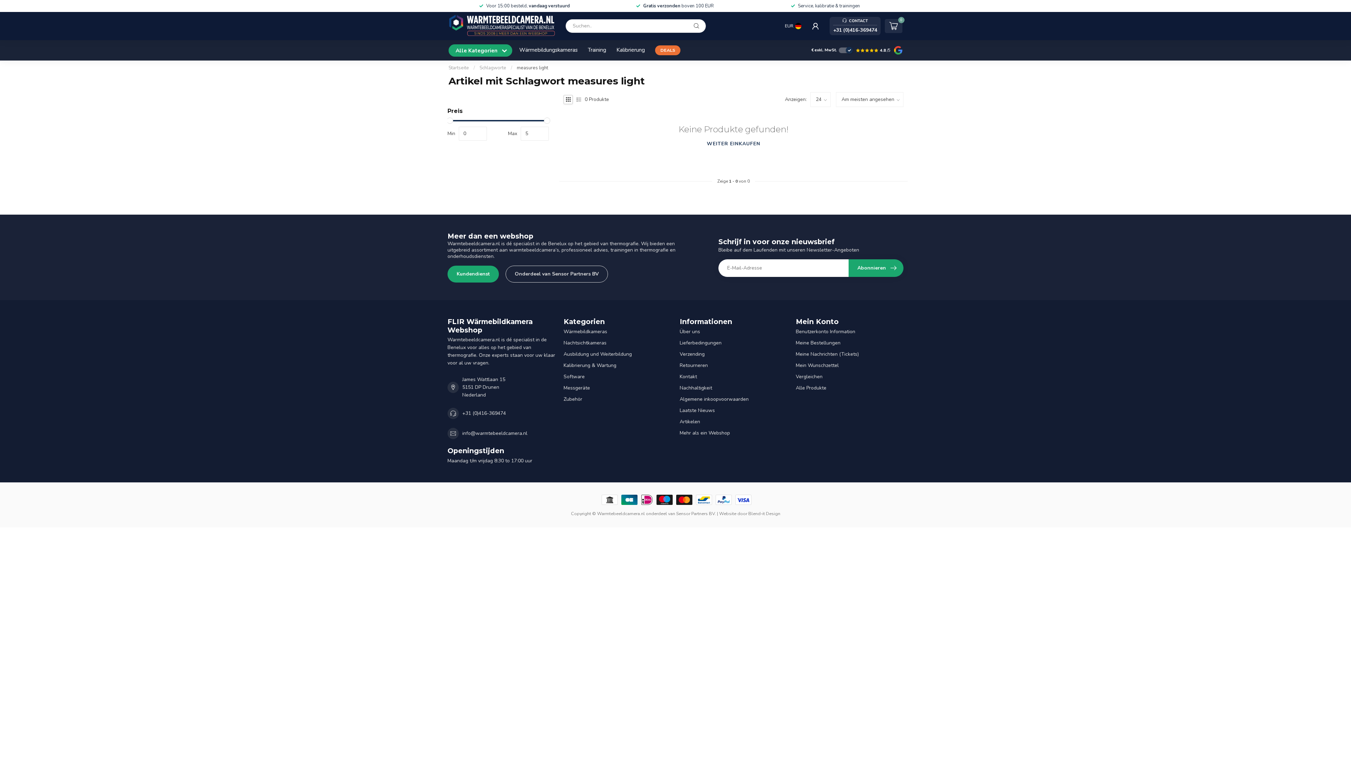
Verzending (692, 354)
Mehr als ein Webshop (705, 433)
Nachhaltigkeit (696, 388)
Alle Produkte (811, 388)
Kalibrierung (630, 49)
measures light (532, 68)
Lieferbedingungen (701, 343)
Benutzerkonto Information (825, 331)
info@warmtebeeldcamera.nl (494, 433)
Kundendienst (473, 274)
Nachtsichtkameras (585, 343)
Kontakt (688, 376)
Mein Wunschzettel (817, 365)
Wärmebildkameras (585, 331)
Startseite (459, 68)
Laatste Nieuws (697, 410)
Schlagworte (493, 68)
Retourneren (694, 365)
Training (597, 49)
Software (574, 376)
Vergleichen (809, 376)
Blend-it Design (764, 514)
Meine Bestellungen (818, 343)
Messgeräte (577, 388)
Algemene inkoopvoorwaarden (714, 399)
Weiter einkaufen (733, 143)
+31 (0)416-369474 (484, 413)
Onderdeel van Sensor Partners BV (557, 274)
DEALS (667, 50)
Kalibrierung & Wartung (590, 365)
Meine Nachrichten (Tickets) (827, 354)
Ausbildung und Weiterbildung (598, 354)
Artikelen (690, 421)
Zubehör (573, 399)
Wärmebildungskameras (548, 49)
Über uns (690, 331)
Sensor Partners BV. (696, 514)
